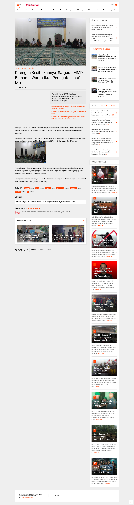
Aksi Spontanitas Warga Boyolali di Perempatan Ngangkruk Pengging (103, 469)
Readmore (114, 192)
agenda (31, 68)
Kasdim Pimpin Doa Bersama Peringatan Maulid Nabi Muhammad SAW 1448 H (107, 80)
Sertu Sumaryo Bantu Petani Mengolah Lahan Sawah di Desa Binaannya (104, 436)
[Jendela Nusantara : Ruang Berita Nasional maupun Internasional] (32, 5)
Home (20, 10)
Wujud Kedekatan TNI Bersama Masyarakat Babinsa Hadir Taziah (102, 337)
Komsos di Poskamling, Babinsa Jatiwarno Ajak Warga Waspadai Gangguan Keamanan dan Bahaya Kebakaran (107, 93)
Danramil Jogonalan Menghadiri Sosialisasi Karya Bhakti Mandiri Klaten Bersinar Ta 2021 (67, 118)
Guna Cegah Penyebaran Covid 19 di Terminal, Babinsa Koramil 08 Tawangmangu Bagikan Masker (31, 238)
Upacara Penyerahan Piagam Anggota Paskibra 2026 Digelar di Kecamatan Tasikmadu (107, 69)
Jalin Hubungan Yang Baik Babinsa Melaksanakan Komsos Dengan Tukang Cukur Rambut (103, 207)
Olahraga (68, 10)
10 (95, 463)
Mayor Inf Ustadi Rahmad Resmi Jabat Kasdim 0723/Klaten (104, 403)
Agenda (112, 10)
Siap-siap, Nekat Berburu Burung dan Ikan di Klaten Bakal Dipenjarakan (104, 242)
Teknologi (79, 10)
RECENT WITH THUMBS (101, 49)
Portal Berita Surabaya (27, 497)
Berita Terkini (31, 10)
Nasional (44, 10)
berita (24, 68)
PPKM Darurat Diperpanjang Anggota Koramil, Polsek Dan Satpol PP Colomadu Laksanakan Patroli (67, 238)
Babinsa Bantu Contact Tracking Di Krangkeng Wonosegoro (103, 306)
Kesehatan (101, 10)
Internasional (56, 10)
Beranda (57, 495)
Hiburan (90, 10)
